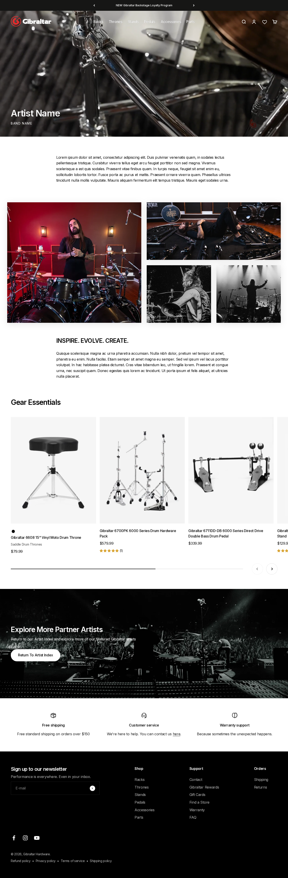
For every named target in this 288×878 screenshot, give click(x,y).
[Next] (194, 5)
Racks (98, 21)
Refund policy (21, 861)
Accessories (171, 21)
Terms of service (73, 861)
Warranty (197, 810)
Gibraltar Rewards (204, 787)
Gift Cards (197, 794)
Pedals (149, 21)
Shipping (261, 779)
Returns (260, 787)
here (176, 734)
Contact (195, 779)
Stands (133, 21)
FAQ (192, 817)
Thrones (115, 21)
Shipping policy (101, 861)
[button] (110, 550)
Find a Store (199, 802)
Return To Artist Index (35, 655)
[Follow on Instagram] (25, 838)
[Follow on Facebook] (14, 838)
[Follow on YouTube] (37, 838)
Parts (190, 21)
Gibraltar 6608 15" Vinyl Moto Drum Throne (46, 537)
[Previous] (94, 5)
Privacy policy (46, 861)
